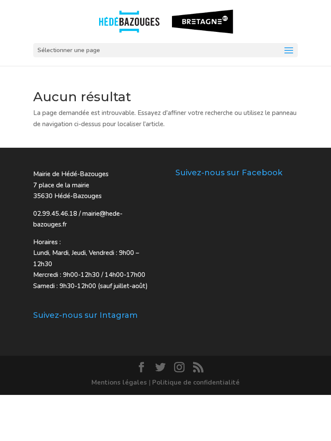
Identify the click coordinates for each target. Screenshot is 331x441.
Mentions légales (119, 382)
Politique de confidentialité (196, 382)
